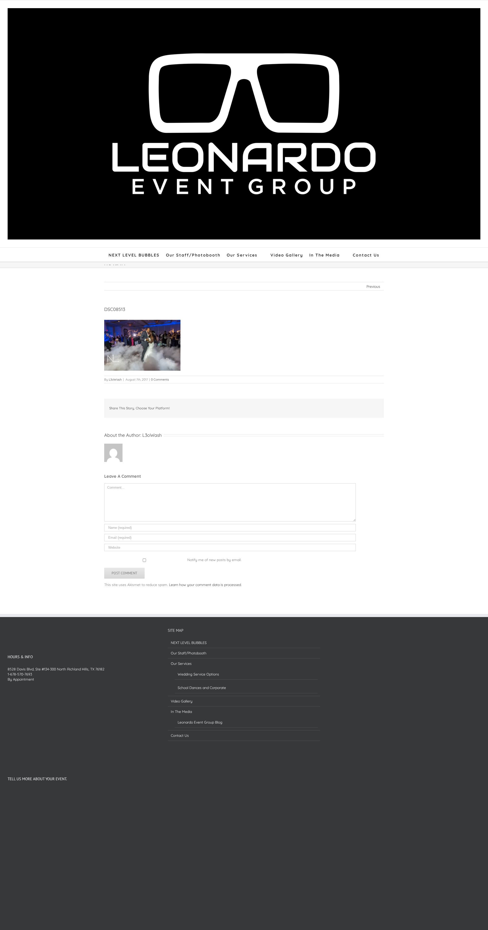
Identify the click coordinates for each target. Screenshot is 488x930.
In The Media (181, 711)
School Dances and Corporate (202, 687)
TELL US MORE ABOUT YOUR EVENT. (37, 778)
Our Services (181, 663)
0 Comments (160, 379)
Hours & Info (20, 656)
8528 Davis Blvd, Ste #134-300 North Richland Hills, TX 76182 (56, 669)
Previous (373, 286)
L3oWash (115, 379)
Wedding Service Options (198, 674)
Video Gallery (181, 701)
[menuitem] (137, 255)
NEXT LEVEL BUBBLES (189, 642)
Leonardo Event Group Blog (200, 722)
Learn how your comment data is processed (205, 584)
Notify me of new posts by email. (214, 560)
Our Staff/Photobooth (188, 653)
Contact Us (180, 735)
